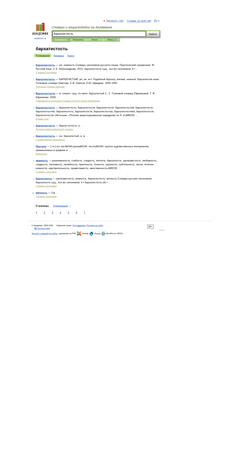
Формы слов (42, 119)
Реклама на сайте (95, 225)
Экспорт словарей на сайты (44, 233)
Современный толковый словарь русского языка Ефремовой (68, 101)
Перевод (58, 55)
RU (155, 21)
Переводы (78, 39)
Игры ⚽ (111, 39)
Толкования (60, 39)
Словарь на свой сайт (139, 21)
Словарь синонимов (46, 72)
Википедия (41, 154)
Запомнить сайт (115, 21)
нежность (42, 160)
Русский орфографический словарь (54, 129)
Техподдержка (78, 225)
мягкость (41, 192)
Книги (95, 39)
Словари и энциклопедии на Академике (82, 27)
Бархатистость (45, 93)
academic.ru (40, 38)
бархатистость (45, 65)
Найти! (153, 34)
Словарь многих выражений (50, 139)
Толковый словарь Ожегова (50, 87)
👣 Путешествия (42, 228)
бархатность (44, 178)
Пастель (41, 146)
